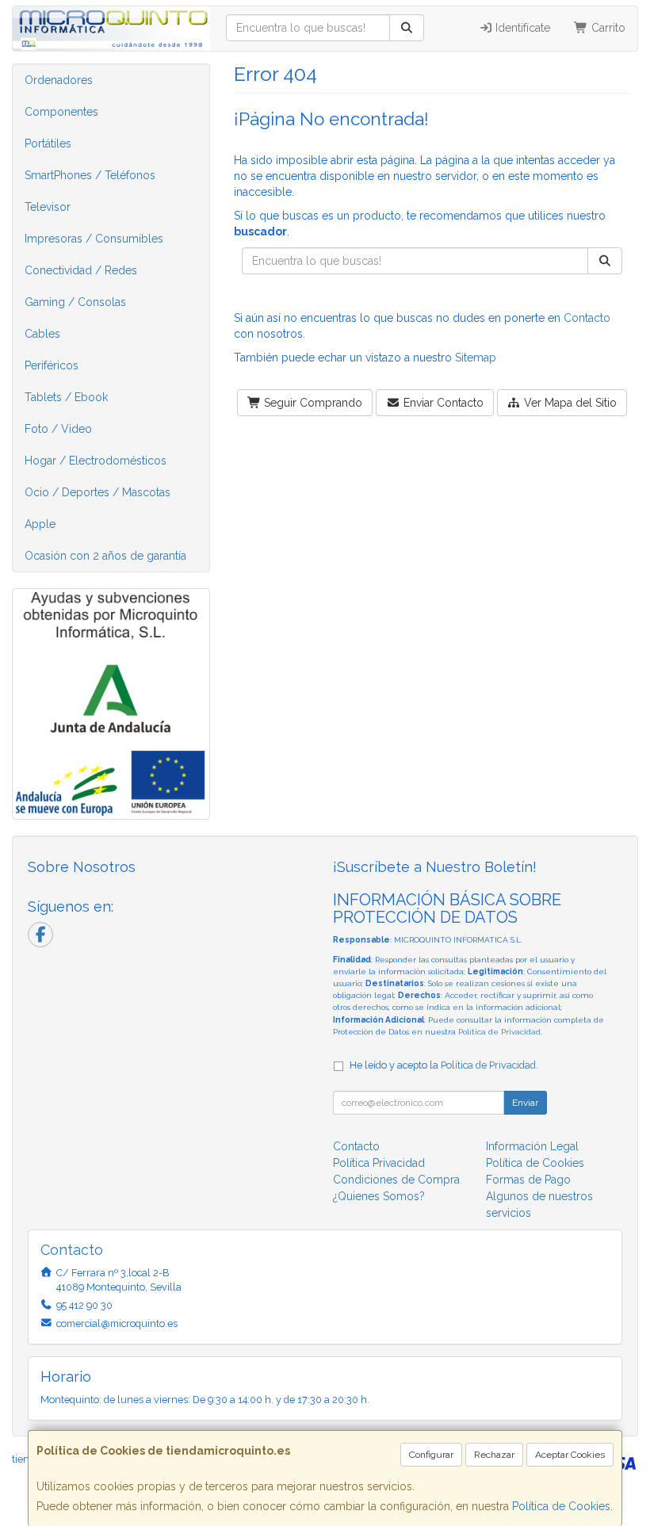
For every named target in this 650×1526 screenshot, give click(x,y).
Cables (42, 333)
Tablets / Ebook (66, 397)
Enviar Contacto (442, 402)
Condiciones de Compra (396, 1179)
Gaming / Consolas (75, 302)
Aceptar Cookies (570, 1454)
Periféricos (51, 365)
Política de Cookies (561, 1506)
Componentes (61, 111)
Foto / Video (58, 429)
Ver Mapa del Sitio (569, 402)
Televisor (48, 207)
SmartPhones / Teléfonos (90, 175)
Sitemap (475, 357)
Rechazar (494, 1454)
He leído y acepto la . (444, 1065)
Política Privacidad (379, 1163)
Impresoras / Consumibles (94, 238)
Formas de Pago (528, 1179)
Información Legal (532, 1146)
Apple (40, 524)
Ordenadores (59, 80)
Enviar (525, 1102)
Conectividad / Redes (81, 270)
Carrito (606, 27)
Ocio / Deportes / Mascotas (97, 492)
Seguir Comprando (311, 402)
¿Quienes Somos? (379, 1196)
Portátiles (48, 143)
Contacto (587, 318)
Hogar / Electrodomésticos (95, 460)
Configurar (431, 1454)
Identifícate (521, 27)
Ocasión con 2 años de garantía (105, 555)
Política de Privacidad (499, 1031)
